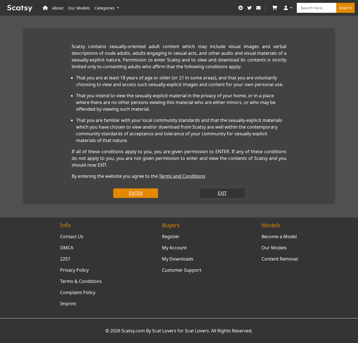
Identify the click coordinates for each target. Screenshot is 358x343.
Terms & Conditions (81, 281)
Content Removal (280, 259)
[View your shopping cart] (274, 8)
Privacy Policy (74, 270)
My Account (174, 248)
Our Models (79, 8)
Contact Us (71, 236)
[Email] (258, 8)
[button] (288, 8)
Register (171, 236)
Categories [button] (105, 8)
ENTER (136, 193)
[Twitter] (249, 8)
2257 (65, 259)
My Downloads (178, 259)
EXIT (222, 193)
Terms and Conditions (182, 176)
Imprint (68, 304)
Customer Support (181, 270)
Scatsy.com (133, 331)
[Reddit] (240, 8)
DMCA (66, 248)
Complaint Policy (77, 292)
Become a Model (279, 236)
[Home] (45, 8)
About (57, 8)
